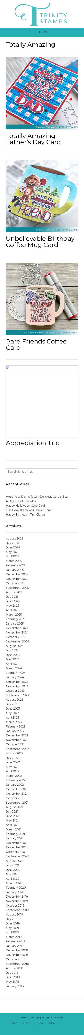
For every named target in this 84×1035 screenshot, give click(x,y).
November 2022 (17, 740)
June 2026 (13, 547)
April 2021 (12, 825)
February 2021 (15, 834)
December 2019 (17, 896)
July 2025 (12, 596)
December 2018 (17, 950)
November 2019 (17, 901)
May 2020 (13, 874)
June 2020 (13, 870)
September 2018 (17, 964)
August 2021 (14, 807)
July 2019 (12, 919)
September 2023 (17, 695)
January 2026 (15, 570)
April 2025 (12, 610)
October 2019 (15, 905)
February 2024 (16, 673)
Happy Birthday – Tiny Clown (25, 514)
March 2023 (14, 722)
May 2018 (12, 981)
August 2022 (14, 753)
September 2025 (17, 588)
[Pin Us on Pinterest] (44, 1028)
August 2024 (14, 646)
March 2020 (14, 883)
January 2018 (15, 986)
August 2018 (14, 968)
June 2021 (13, 816)
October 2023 (15, 690)
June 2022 (13, 762)
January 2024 (15, 677)
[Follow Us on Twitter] (70, 1023)
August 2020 (15, 861)
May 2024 (12, 659)
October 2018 (15, 959)
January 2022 (15, 784)
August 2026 (14, 538)
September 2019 (17, 910)
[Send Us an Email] (61, 1023)
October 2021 (15, 798)
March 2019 (14, 937)
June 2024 (13, 655)
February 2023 (15, 726)
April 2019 (12, 932)
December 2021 (17, 789)
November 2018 (17, 955)
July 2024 (12, 650)
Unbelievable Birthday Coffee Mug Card (40, 242)
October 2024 (15, 637)
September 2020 (17, 856)
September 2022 (17, 749)
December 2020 (17, 843)
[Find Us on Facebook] (65, 1023)
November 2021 (17, 793)
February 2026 (15, 565)
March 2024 (14, 668)
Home (13, 1023)
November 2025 (17, 579)
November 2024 (17, 632)
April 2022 (12, 771)
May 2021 (12, 820)
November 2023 (17, 686)
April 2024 (12, 664)
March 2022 (14, 776)
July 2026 (12, 543)
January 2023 (15, 731)
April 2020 (13, 878)
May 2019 (12, 928)
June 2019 (13, 923)
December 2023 (17, 682)
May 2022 (12, 767)
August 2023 (14, 699)
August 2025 (14, 592)
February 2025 (15, 619)
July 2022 (12, 758)
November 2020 (17, 847)
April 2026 (12, 556)
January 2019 (15, 946)
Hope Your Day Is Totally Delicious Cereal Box (37, 496)
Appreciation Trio (33, 443)
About (27, 1023)
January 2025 (15, 623)
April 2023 (12, 717)
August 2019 (14, 914)
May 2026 (12, 552)
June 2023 (13, 708)
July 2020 (12, 865)
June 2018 (13, 977)
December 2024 (17, 628)
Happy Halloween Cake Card (25, 505)
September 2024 (17, 641)
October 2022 (15, 744)
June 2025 (13, 601)
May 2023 (12, 713)
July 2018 (12, 972)
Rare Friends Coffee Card (36, 344)
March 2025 (14, 614)
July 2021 (12, 811)
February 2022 (15, 780)
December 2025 (17, 574)
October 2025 (15, 583)
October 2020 (15, 852)
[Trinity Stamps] (42, 14)
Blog (40, 1023)
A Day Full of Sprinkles (21, 501)
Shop (52, 1023)
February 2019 (15, 941)
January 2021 (14, 838)
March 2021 (13, 829)
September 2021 (17, 802)
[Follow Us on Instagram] (39, 1028)
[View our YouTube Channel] (74, 1023)
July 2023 (12, 704)
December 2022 (17, 735)
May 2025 (12, 605)
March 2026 (14, 561)
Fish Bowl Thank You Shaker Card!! (29, 510)
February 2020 (16, 887)
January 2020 (15, 892)
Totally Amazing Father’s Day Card (33, 139)
